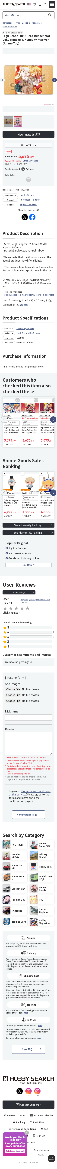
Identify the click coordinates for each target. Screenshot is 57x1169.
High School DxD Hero (28, 333)
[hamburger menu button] (52, 4)
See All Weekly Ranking (27, 525)
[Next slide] (54, 80)
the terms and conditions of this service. (30, 792)
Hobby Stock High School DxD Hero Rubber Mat (29, 294)
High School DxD (28, 204)
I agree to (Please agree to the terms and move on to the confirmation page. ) (30, 796)
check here (34, 966)
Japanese (23, 304)
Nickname (11, 711)
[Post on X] (25, 217)
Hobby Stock (27, 195)
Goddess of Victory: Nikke (24, 558)
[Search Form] (45, 4)
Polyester (25, 199)
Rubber (36, 199)
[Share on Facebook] (32, 217)
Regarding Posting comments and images (35, 600)
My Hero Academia (19, 553)
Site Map (41, 1155)
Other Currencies (30, 160)
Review (9, 729)
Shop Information (41, 1150)
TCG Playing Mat (25, 328)
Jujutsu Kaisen (17, 548)
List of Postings (18, 592)
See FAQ (27, 1049)
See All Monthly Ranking (28, 532)
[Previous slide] (2, 80)
